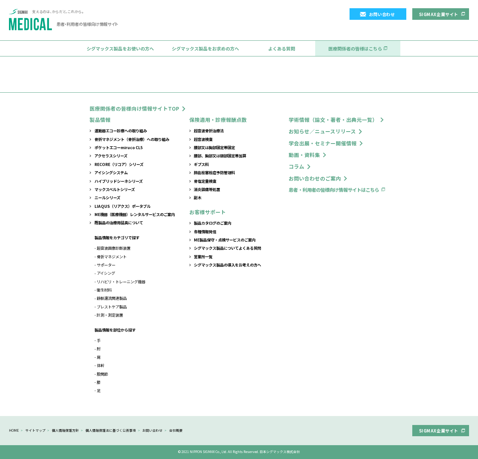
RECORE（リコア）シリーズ (118, 164)
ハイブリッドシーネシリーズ (118, 181)
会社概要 (176, 430)
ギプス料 (201, 164)
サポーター (106, 265)
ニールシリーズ (107, 197)
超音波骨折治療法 (209, 130)
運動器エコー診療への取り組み (120, 130)
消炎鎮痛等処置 (207, 189)
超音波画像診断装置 (113, 248)
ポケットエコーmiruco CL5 (118, 147)
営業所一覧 (203, 256)
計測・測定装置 (110, 315)
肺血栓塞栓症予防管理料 (214, 172)
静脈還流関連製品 (112, 298)
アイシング (106, 273)
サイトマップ (35, 430)
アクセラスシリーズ (110, 155)
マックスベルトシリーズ (114, 189)
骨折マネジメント (112, 256)
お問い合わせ (382, 14)
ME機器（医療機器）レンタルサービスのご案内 (134, 214)
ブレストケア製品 (112, 306)
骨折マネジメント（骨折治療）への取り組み (131, 139)
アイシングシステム (111, 172)
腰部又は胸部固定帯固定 (214, 147)
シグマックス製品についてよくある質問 (227, 248)
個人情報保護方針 (65, 430)
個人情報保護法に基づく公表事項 (111, 430)
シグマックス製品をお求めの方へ (205, 48)
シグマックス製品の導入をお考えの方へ (227, 265)
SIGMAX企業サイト (438, 14)
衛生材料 (104, 290)
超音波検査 (203, 139)
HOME (14, 430)
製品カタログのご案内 (212, 223)
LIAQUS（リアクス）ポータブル (122, 206)
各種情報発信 (205, 231)
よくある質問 (281, 48)
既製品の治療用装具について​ (118, 222)
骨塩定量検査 (205, 181)
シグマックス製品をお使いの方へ (120, 48)
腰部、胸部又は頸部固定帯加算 (220, 155)
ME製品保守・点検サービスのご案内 (224, 240)
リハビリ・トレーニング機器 (121, 281)
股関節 (102, 374)
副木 (197, 197)
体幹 (100, 365)
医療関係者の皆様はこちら (355, 48)
